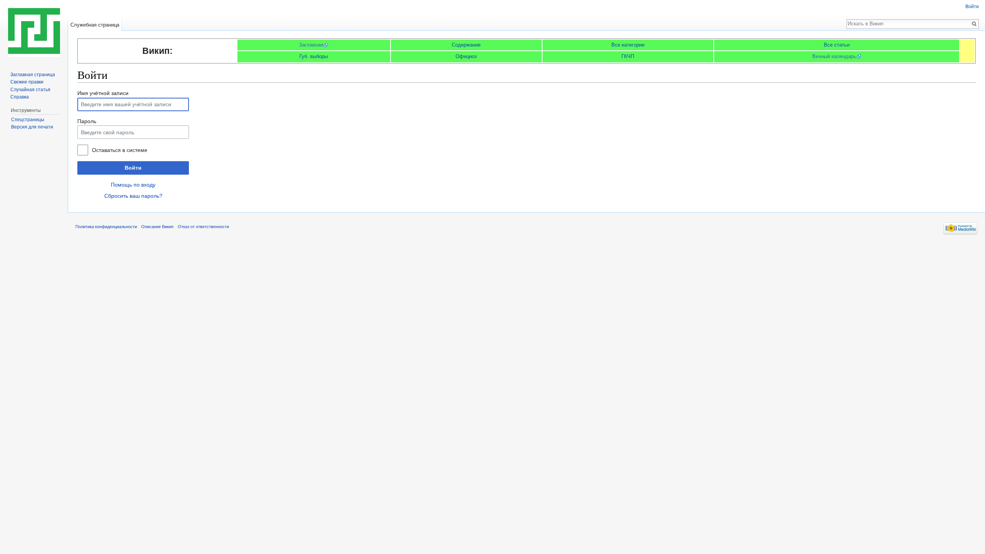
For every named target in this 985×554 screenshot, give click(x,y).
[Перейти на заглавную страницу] (34, 31)
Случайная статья (30, 89)
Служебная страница (94, 25)
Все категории (627, 45)
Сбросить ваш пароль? (133, 196)
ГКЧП (627, 56)
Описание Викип (157, 226)
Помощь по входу (133, 185)
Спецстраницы (27, 119)
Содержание (466, 45)
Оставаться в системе (119, 150)
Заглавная (311, 45)
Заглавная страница (32, 74)
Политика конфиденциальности (106, 226)
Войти (133, 168)
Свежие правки (26, 82)
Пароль (86, 121)
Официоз (466, 56)
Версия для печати (32, 127)
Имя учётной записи (103, 93)
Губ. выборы (313, 56)
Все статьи (837, 45)
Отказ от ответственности (203, 226)
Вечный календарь (834, 56)
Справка (19, 97)
